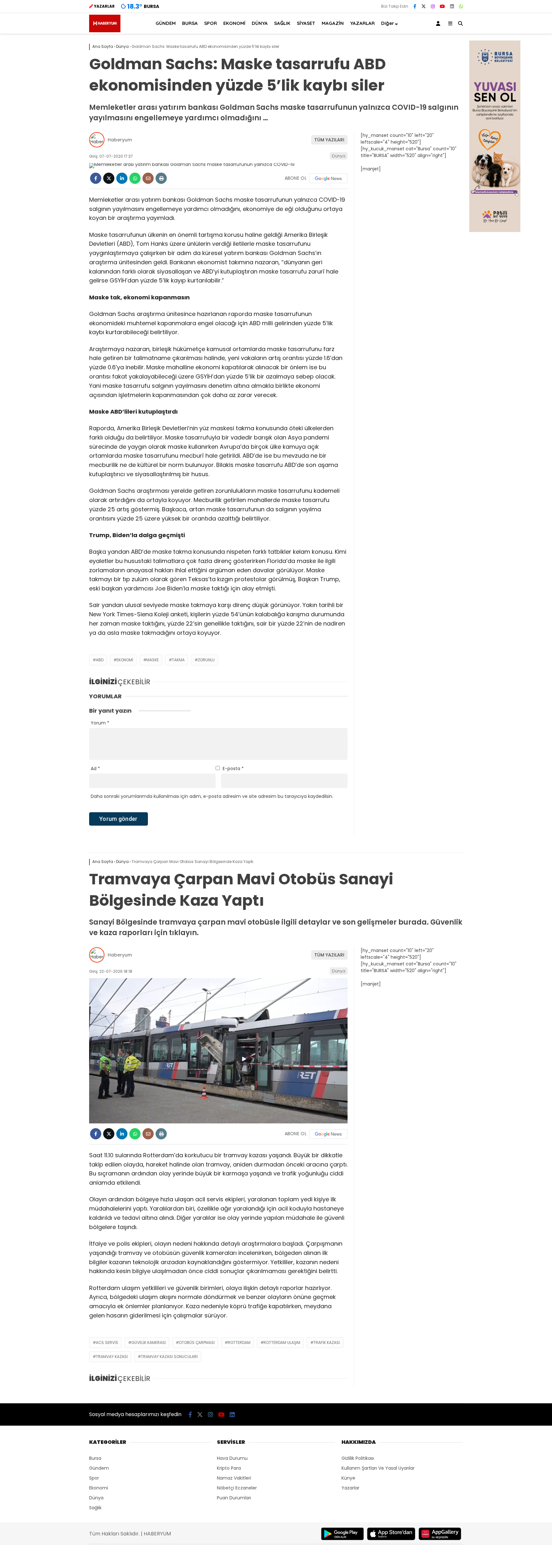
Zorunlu (206, 660)
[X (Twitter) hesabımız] (423, 6)
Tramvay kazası (112, 1356)
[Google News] (328, 178)
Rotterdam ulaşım (282, 1342)
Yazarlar (350, 1488)
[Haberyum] (104, 30)
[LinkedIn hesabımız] (452, 6)
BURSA (190, 23)
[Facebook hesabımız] (414, 6)
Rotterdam (239, 1342)
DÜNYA (260, 23)
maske (152, 660)
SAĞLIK (282, 23)
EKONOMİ (234, 23)
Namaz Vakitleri (234, 1478)
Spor (94, 1478)
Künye (348, 1478)
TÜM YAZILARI (329, 140)
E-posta (233, 768)
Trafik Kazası (326, 1342)
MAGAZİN (333, 23)
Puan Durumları (234, 1498)
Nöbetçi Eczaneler (237, 1488)
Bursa (95, 1458)
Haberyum (120, 140)
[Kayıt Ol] (439, 23)
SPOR (210, 23)
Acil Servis (107, 1342)
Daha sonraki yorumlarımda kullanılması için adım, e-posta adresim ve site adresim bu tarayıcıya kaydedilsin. (212, 796)
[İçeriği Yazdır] (161, 178)
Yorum (100, 723)
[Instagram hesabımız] (433, 6)
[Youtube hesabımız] (442, 6)
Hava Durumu (232, 1458)
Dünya (338, 156)
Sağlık (95, 1507)
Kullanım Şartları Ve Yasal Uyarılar (378, 1468)
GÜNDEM (166, 23)
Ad (95, 768)
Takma (178, 660)
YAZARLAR (362, 23)
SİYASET (306, 23)
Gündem (99, 1468)
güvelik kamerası (148, 1342)
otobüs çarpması (197, 1342)
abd (99, 660)
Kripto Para (229, 1468)
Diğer (387, 23)
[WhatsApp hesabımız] (461, 6)
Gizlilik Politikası (357, 1458)
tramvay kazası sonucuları (169, 1356)
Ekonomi (125, 660)
